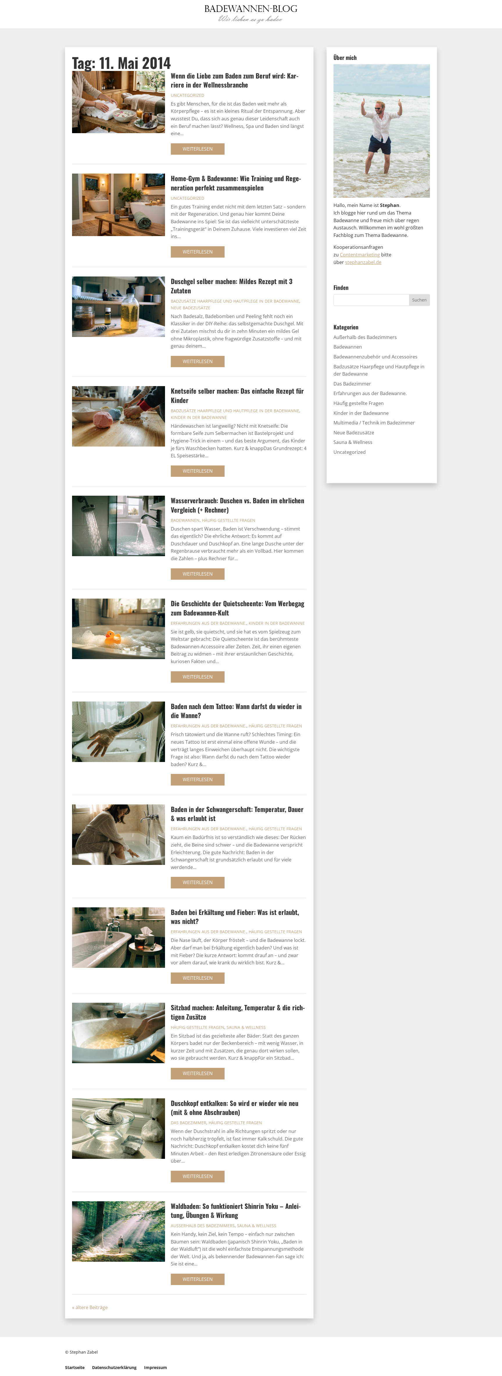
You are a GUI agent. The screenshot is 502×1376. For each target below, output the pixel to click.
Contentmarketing (360, 254)
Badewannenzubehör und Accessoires (375, 357)
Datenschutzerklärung (114, 1367)
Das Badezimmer (188, 1122)
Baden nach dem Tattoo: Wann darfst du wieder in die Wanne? (236, 710)
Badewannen (185, 520)
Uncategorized (187, 95)
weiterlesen (198, 149)
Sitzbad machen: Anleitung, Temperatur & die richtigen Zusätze (238, 1011)
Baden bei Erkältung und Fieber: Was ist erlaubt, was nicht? (235, 916)
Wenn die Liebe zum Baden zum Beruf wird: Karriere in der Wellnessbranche (234, 80)
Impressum (155, 1367)
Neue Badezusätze (190, 307)
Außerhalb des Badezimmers (203, 1225)
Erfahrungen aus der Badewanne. (208, 623)
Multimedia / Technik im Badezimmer (374, 423)
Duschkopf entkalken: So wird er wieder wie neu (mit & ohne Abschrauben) (234, 1107)
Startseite (75, 1367)
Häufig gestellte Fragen (228, 520)
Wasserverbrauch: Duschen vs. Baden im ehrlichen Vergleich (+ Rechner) (237, 504)
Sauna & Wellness (246, 1027)
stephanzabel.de (363, 262)
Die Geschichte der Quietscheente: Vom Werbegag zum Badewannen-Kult (237, 607)
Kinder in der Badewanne (199, 417)
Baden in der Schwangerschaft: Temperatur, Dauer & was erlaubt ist (237, 813)
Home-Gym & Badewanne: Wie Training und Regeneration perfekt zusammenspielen (236, 182)
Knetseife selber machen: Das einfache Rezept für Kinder (237, 395)
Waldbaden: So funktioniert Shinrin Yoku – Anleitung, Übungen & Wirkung (236, 1210)
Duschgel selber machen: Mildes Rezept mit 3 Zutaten (232, 285)
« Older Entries (124, 1307)
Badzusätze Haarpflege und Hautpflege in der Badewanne (235, 301)
